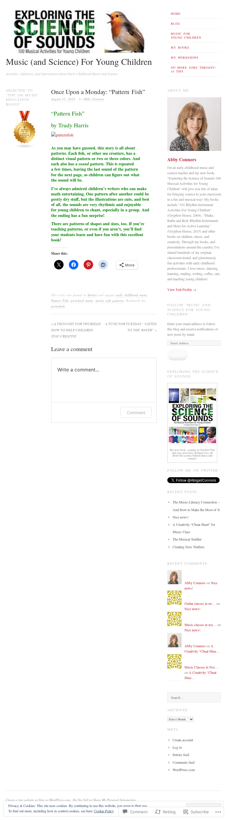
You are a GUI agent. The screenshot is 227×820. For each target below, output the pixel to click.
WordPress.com (184, 769)
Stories (92, 295)
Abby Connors (94, 99)
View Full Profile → (181, 289)
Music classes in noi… (200, 624)
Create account (183, 739)
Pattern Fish (59, 300)
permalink (58, 306)
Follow (178, 355)
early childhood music (131, 295)
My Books (180, 47)
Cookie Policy (104, 811)
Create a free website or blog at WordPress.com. (38, 800)
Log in (177, 747)
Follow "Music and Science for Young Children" (189, 309)
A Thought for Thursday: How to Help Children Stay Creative (76, 329)
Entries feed (181, 754)
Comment (136, 412)
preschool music (82, 300)
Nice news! (181, 517)
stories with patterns (109, 300)
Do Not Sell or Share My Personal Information (104, 800)
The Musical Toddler (187, 539)
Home (176, 13)
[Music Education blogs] (24, 147)
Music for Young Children (186, 35)
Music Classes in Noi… (201, 667)
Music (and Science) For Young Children (79, 61)
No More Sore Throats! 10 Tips (193, 69)
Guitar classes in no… (199, 603)
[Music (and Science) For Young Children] (81, 52)
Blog (175, 24)
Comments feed (183, 762)
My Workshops (185, 57)
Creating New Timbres (189, 546)
